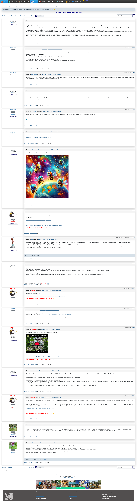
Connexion (26, 42)
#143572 (133, 237)
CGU (103, 494)
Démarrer (4, 15)
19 (31, 15)
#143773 (133, 308)
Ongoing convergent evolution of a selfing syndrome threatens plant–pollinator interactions (44, 225)
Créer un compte (33, 42)
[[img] (53, 227)
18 (29, 15)
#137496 (133, 72)
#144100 (133, 368)
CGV (106, 494)
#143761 (133, 288)
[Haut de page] (135, 500)
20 (33, 15)
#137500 (133, 109)
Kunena (71, 477)
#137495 (133, 47)
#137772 (133, 129)
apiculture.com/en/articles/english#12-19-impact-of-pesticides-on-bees (40, 408)
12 (15, 15)
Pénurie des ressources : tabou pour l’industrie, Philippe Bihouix (58, 314)
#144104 (133, 440)
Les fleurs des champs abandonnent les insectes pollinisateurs (38, 220)
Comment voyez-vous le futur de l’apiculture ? (49, 20)
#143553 (133, 147)
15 (22, 15)
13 (18, 15)
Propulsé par (67, 477)
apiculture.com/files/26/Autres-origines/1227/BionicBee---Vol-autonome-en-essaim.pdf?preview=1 (45, 296)
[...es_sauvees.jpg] (47, 176)
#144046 (133, 327)
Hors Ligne (13, 49)
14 (20, 15)
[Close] (134, 9)
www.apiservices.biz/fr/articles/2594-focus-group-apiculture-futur (39, 137)
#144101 (133, 395)
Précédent (10, 15)
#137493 (133, 18)
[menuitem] (4, 1)
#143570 (133, 210)
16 (24, 15)
